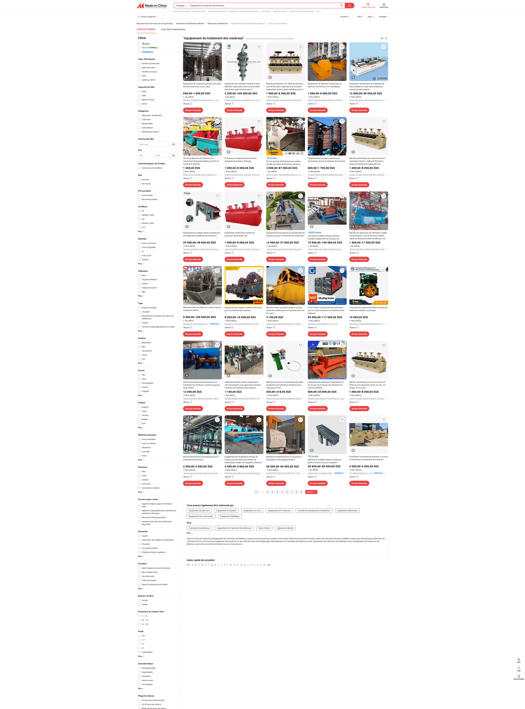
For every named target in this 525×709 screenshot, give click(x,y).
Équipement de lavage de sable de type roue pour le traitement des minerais (243, 309)
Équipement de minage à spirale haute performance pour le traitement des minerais (326, 159)
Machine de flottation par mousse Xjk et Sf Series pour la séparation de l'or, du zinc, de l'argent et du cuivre (367, 385)
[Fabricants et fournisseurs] (152, 5)
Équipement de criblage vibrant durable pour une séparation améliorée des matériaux (201, 234)
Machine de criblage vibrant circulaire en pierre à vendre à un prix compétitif (325, 461)
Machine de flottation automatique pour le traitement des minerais (201, 458)
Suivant (310, 492)
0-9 (188, 564)
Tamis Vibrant (266, 11)
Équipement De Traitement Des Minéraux (243, 11)
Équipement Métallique (230, 516)
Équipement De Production (279, 510)
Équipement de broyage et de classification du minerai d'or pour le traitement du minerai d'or (285, 234)
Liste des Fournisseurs (173, 29)
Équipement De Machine (199, 510)
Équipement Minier (198, 11)
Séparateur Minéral (280, 11)
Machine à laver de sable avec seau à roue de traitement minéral (202, 308)
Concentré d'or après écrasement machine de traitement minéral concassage (368, 309)
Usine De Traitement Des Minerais (301, 11)
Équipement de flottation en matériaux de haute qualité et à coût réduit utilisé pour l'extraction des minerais (366, 86)
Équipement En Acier (252, 510)
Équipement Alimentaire (347, 510)
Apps (370, 16)
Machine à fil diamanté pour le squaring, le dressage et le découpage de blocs (284, 458)
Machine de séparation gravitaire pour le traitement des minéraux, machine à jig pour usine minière (201, 385)
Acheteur (344, 16)
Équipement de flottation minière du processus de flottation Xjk (240, 234)
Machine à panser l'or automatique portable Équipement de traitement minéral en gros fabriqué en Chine (284, 385)
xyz (268, 564)
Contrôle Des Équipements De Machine (314, 510)
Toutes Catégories (148, 16)
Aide (359, 16)
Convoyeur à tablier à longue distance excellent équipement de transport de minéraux (323, 237)
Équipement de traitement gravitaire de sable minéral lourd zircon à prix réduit (202, 85)
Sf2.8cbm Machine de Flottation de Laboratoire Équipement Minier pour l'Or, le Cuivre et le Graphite (201, 161)
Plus (189, 533)
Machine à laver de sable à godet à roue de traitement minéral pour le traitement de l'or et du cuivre (285, 310)
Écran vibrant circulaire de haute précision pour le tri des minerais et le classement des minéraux (326, 310)
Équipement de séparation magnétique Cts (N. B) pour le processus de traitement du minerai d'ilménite (326, 385)
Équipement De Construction (201, 516)
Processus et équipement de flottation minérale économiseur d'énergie (241, 159)
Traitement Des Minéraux (217, 11)
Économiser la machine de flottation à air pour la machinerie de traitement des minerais (368, 458)
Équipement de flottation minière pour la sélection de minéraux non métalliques (325, 85)
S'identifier (384, 7)
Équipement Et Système (226, 510)
